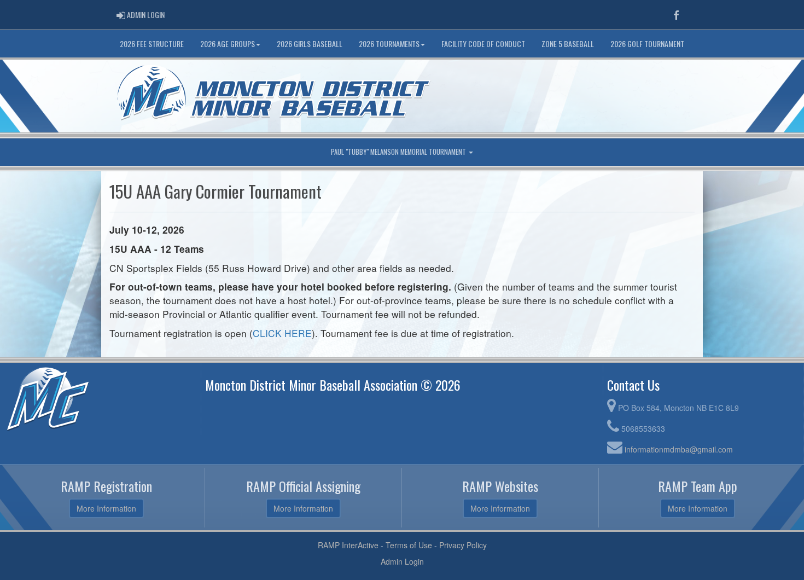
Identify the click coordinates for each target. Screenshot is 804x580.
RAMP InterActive (348, 545)
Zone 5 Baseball (567, 43)
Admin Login (402, 561)
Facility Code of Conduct (483, 43)
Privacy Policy (463, 545)
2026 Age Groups (227, 43)
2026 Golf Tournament (647, 43)
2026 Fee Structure (152, 43)
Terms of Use (409, 545)
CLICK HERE (282, 333)
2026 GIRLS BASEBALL (309, 43)
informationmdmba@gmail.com (679, 449)
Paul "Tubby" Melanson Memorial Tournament (399, 152)
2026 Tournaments (389, 43)
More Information (106, 508)
